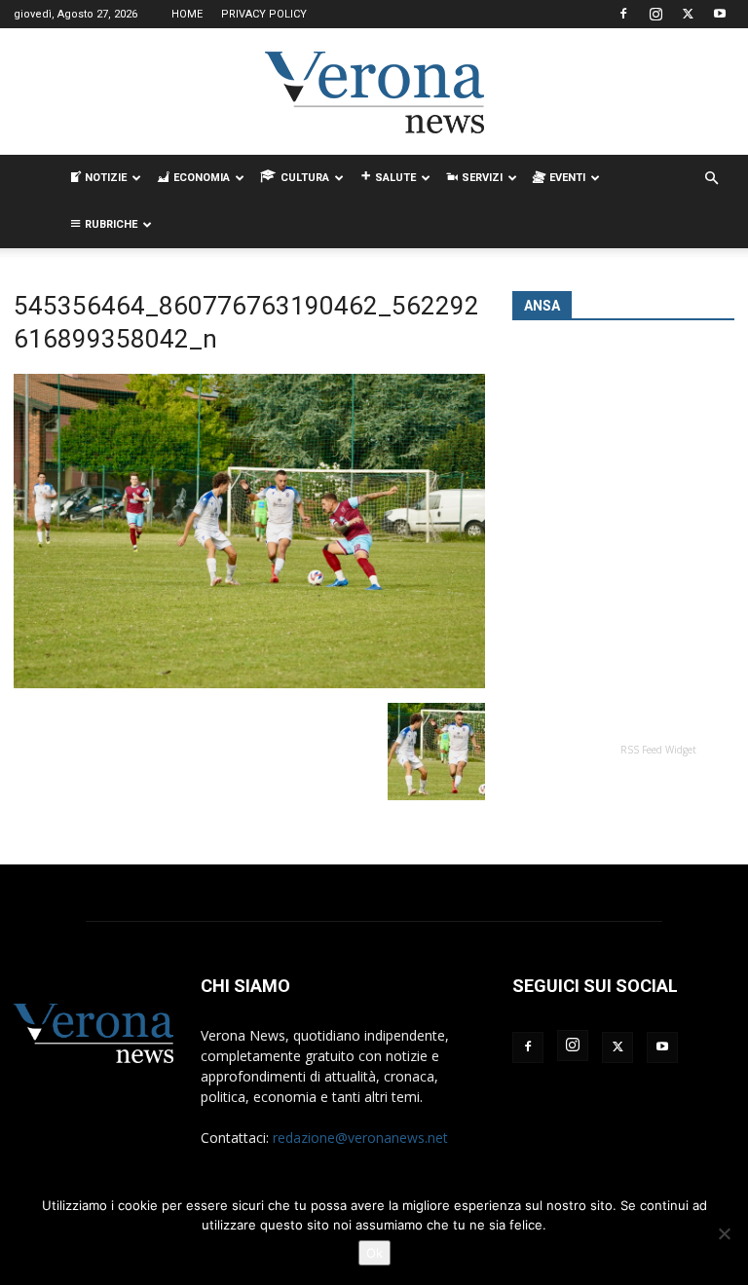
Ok (374, 1253)
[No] (723, 1233)
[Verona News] (374, 92)
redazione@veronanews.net (360, 1137)
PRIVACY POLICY (264, 14)
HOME (187, 14)
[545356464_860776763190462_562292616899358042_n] (249, 683)
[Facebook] (623, 13)
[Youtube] (719, 13)
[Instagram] (655, 13)
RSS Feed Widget (658, 749)
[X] (687, 13)
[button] (711, 178)
